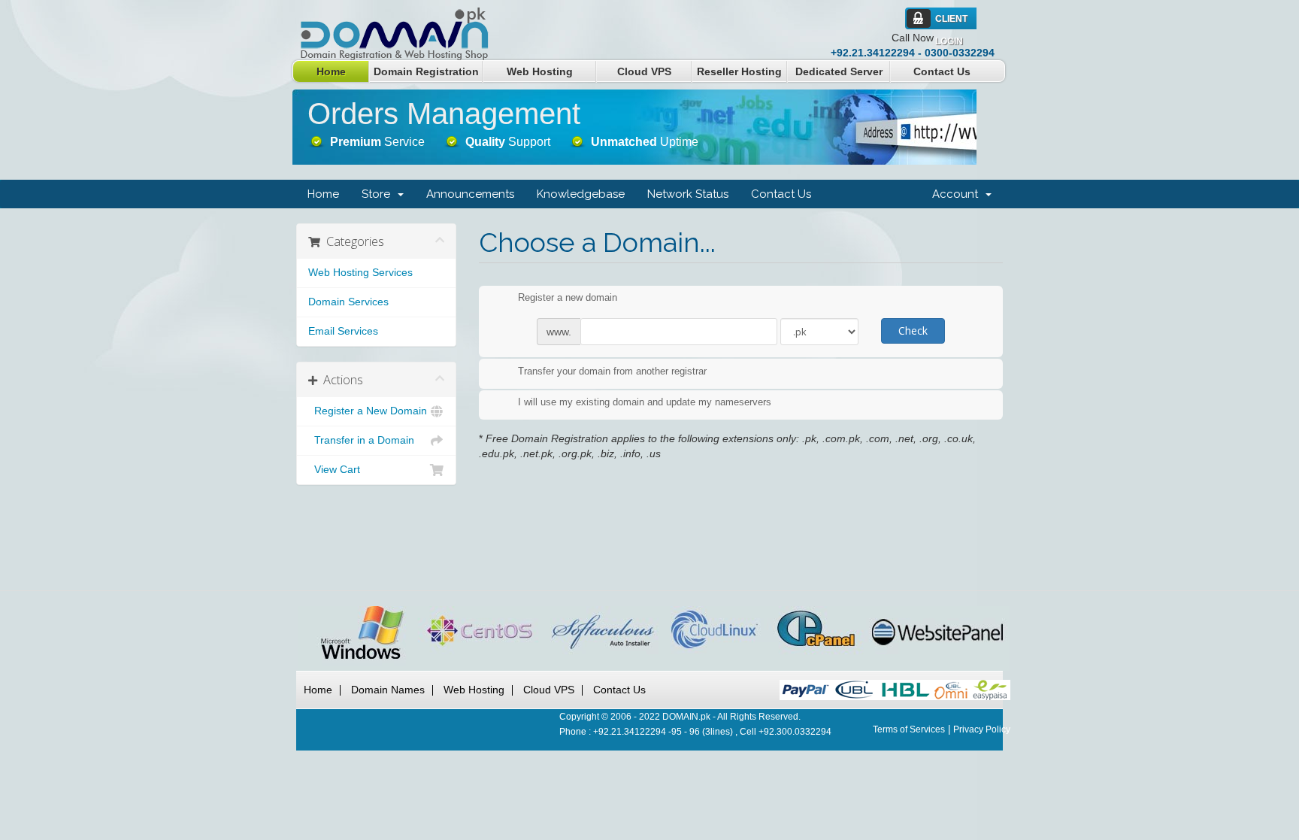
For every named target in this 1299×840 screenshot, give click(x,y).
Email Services (343, 331)
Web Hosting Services (360, 272)
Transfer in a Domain (361, 440)
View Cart (334, 469)
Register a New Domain (367, 411)
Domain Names (388, 690)
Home (331, 71)
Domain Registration (426, 71)
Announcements (470, 194)
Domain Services (348, 302)
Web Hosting (540, 71)
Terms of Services (909, 729)
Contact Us (941, 71)
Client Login (951, 22)
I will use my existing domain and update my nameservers (644, 402)
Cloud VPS (644, 71)
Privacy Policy (981, 729)
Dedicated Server (839, 71)
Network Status (687, 194)
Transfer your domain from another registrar (612, 371)
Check (913, 330)
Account (958, 194)
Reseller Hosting (739, 71)
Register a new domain (567, 298)
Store (379, 194)
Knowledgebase (581, 194)
